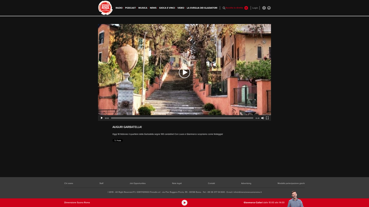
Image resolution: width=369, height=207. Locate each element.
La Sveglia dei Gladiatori (202, 7)
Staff (101, 183)
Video (180, 7)
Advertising (246, 183)
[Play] (101, 118)
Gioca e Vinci (167, 7)
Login (255, 7)
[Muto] (262, 118)
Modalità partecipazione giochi (291, 183)
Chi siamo (68, 183)
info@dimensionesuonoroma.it (248, 192)
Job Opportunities (138, 183)
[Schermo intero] (267, 118)
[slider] (182, 118)
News (153, 7)
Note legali (177, 183)
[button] (184, 72)
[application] (184, 72)
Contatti (211, 183)
